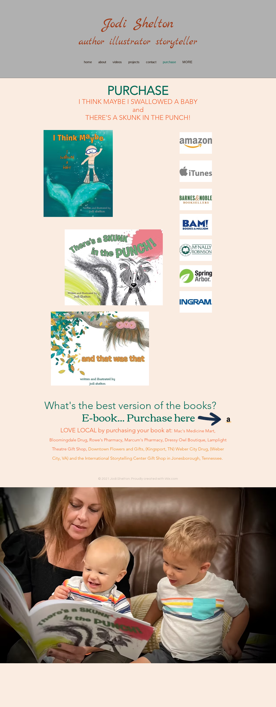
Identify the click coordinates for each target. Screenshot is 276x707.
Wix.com (171, 478)
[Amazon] (228, 420)
